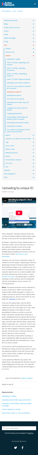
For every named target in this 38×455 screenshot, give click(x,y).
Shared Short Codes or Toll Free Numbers (16, 413)
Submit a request (27, 378)
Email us (30, 433)
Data (14, 11)
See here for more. (8, 276)
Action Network (6, 11)
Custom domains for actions (11, 409)
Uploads (20, 11)
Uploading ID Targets (9, 396)
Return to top (6, 384)
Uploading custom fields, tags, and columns (16, 400)
